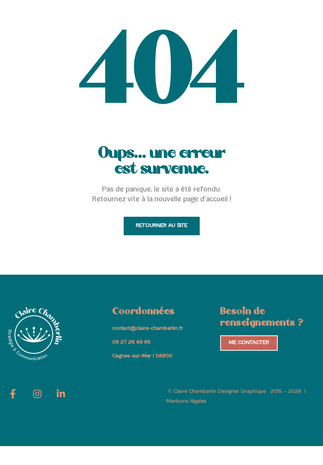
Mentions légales (186, 401)
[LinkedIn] (61, 397)
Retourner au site (161, 226)
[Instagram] (37, 397)
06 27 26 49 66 (131, 342)
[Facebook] (12, 397)
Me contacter (249, 343)
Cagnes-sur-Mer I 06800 (142, 356)
